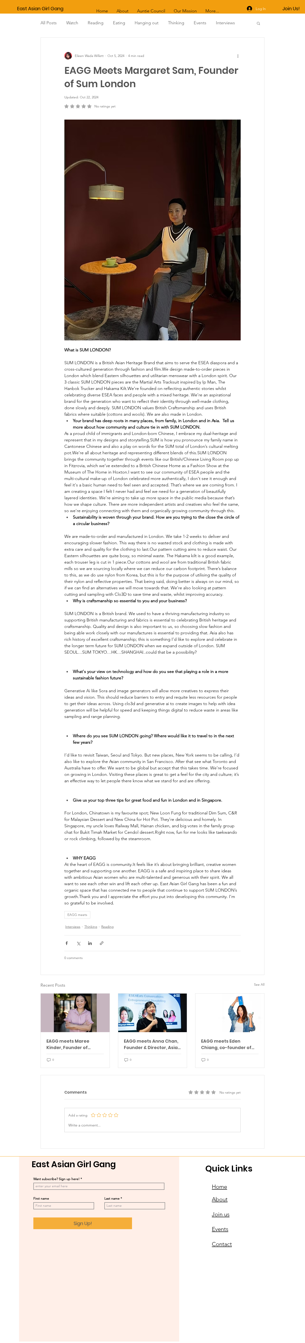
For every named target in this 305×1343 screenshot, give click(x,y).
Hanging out (146, 22)
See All (259, 984)
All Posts (49, 22)
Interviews (225, 22)
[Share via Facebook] (66, 943)
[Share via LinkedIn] (90, 943)
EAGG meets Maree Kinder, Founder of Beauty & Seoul (67, 1044)
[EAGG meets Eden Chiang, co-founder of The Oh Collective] (229, 1013)
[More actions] (238, 56)
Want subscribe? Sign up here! (56, 1179)
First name (41, 1198)
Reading (95, 22)
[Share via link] (101, 943)
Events (200, 22)
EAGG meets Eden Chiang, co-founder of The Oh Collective (226, 1044)
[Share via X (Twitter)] (78, 943)
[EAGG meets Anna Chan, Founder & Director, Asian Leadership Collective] (152, 1013)
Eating (119, 22)
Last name (112, 1198)
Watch (72, 22)
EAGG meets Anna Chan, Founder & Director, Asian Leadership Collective (152, 1044)
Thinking (176, 22)
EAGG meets (77, 915)
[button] (258, 23)
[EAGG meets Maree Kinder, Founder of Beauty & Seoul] (75, 1013)
